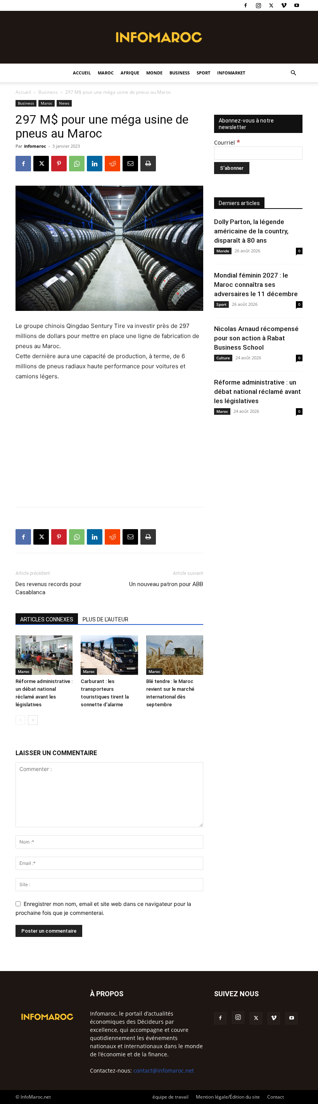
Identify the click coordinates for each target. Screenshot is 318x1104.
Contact (275, 1097)
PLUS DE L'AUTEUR (105, 619)
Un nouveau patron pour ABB (166, 584)
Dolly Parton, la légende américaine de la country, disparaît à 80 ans (251, 231)
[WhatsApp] (77, 163)
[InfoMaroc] (159, 37)
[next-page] (33, 720)
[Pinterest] (59, 163)
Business (179, 73)
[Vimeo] (284, 5)
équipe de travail (170, 1097)
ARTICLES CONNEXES (46, 619)
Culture (223, 358)
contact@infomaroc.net (163, 1070)
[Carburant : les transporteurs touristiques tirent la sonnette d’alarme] (109, 654)
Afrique (130, 73)
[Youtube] (296, 5)
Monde (154, 73)
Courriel (227, 142)
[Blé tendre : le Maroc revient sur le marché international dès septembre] (174, 654)
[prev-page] (20, 720)
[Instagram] (258, 5)
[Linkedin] (94, 163)
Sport (203, 73)
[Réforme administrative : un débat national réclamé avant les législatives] (44, 654)
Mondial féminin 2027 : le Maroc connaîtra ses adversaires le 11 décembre (256, 284)
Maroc (106, 73)
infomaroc (35, 146)
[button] (293, 73)
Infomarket (231, 73)
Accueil (82, 73)
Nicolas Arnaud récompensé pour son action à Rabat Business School (256, 338)
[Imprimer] (148, 163)
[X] (271, 5)
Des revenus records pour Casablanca (48, 588)
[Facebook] (245, 5)
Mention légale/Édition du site (228, 1097)
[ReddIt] (112, 163)
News (64, 103)
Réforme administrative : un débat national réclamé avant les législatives (257, 391)
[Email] (130, 163)
